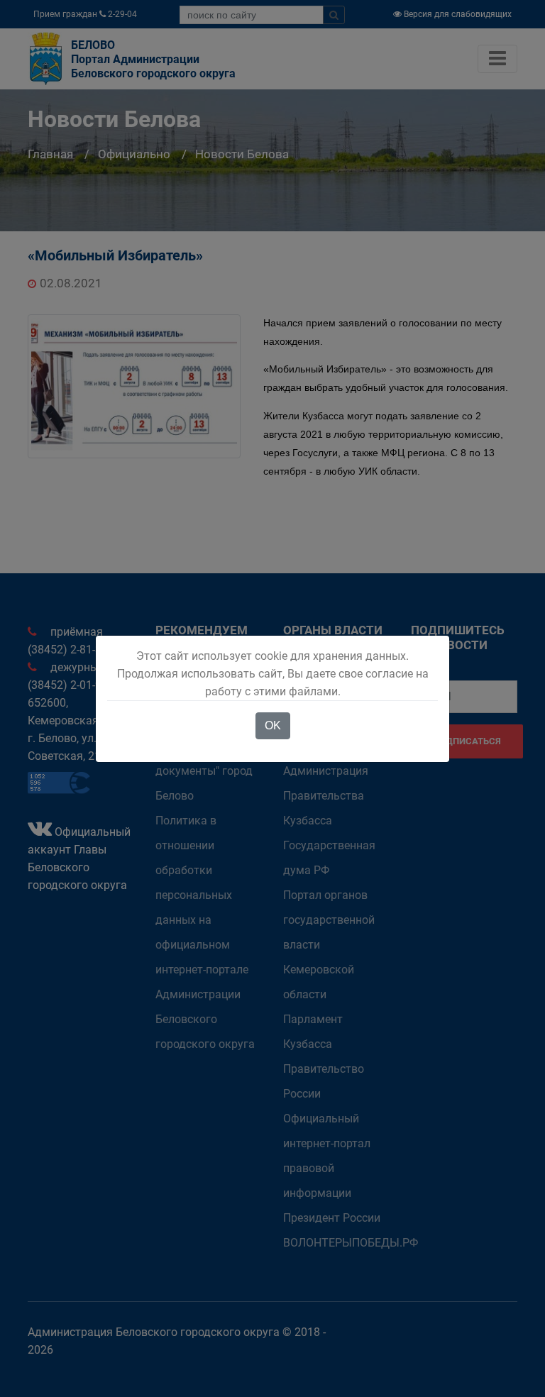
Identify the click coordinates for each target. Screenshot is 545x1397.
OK (273, 725)
